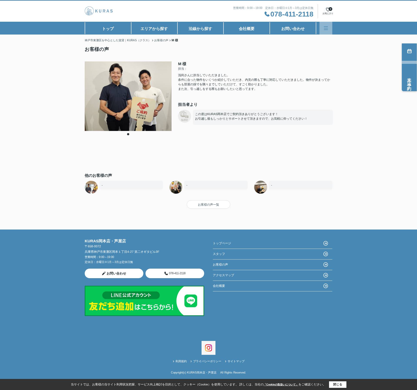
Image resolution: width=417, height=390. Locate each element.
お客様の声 (220, 264)
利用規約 (181, 361)
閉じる (337, 384)
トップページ (222, 243)
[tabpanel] (128, 96)
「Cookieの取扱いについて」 (281, 384)
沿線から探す (200, 28)
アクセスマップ (223, 275)
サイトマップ (236, 361)
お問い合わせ (293, 28)
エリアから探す (154, 28)
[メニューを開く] (326, 28)
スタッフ (219, 254)
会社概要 (247, 28)
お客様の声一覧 (208, 204)
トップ (108, 28)
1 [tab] (128, 134)
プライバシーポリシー (207, 361)
